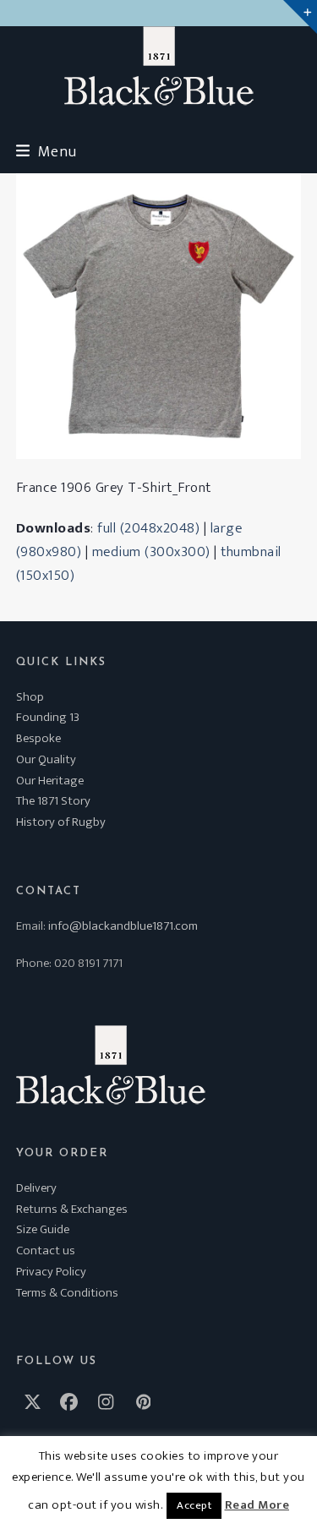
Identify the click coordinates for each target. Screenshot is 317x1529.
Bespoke (38, 738)
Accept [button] (194, 1505)
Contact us (45, 1250)
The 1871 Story (53, 800)
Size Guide (42, 1229)
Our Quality (46, 759)
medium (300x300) (151, 552)
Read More (257, 1505)
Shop (30, 696)
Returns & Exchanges (72, 1209)
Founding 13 (47, 717)
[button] (46, 152)
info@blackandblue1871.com (123, 926)
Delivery (36, 1188)
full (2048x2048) (148, 528)
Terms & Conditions (67, 1292)
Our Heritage (50, 780)
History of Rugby (61, 822)
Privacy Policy (51, 1271)
